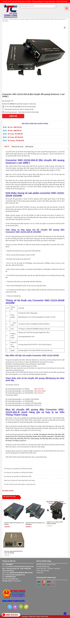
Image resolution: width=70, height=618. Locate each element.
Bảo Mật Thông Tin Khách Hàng (45, 564)
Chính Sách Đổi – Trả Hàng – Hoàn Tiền (48, 568)
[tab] (6, 146)
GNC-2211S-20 (38, 393)
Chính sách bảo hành (42, 570)
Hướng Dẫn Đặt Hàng (42, 566)
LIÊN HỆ (13, 116)
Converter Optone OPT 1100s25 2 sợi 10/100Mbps (35, 523)
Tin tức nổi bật (7, 465)
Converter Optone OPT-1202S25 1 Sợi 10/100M (14, 523)
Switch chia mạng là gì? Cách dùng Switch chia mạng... (20, 480)
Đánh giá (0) (29, 146)
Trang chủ (5, 19)
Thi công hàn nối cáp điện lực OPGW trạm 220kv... (18, 468)
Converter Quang (24, 19)
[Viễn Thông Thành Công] (11, 10)
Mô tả (7, 146)
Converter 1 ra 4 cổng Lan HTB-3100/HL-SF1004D (55, 522)
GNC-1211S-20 (38, 389)
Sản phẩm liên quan (9, 496)
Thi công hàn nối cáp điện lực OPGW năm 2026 (17, 476)
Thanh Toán (39, 572)
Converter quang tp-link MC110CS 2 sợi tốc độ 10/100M (13, 552)
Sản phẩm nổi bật (7, 490)
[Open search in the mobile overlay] (43, 6)
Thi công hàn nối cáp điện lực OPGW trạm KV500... (19, 472)
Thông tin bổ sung (17, 146)
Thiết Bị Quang (13, 19)
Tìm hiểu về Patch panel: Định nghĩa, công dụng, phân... (20, 484)
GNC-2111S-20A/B (39, 391)
